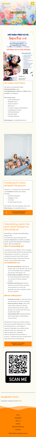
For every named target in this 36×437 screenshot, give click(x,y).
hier (20, 401)
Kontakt (18, 423)
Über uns (18, 420)
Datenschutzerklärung (18, 426)
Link (14, 268)
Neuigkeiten (18, 418)
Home (18, 415)
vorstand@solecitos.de (20, 120)
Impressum (18, 429)
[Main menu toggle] (32, 3)
